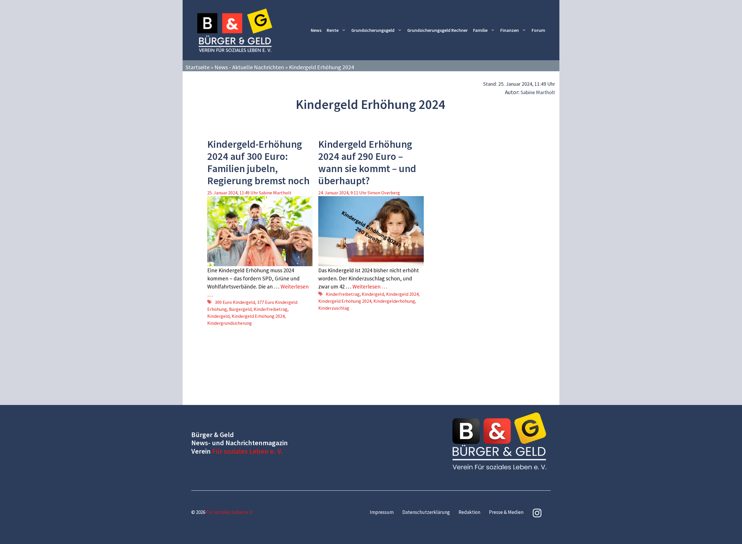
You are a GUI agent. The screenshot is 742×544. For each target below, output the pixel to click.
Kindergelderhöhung (394, 301)
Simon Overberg (384, 193)
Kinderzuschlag (333, 308)
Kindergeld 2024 (402, 294)
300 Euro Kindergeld (235, 302)
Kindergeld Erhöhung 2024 (258, 316)
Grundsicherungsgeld (372, 30)
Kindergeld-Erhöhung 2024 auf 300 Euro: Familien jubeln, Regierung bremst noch (258, 162)
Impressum (382, 512)
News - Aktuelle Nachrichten (249, 67)
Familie (480, 30)
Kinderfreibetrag (271, 309)
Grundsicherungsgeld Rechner (437, 30)
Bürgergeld (240, 309)
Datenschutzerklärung (426, 512)
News (316, 30)
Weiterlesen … (369, 286)
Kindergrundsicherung (229, 323)
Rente (333, 30)
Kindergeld (218, 316)
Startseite (198, 67)
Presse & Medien (506, 512)
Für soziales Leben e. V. (247, 451)
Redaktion (469, 512)
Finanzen (509, 30)
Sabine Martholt (538, 92)
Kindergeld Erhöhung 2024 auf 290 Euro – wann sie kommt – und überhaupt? (367, 162)
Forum (538, 30)
